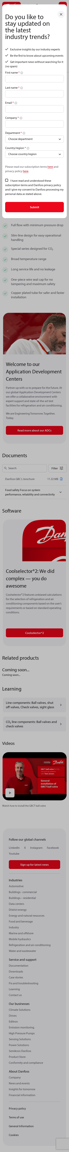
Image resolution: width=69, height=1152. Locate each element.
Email (9, 102)
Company (12, 118)
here (50, 166)
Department (13, 133)
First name (12, 72)
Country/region (15, 148)
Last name (12, 87)
